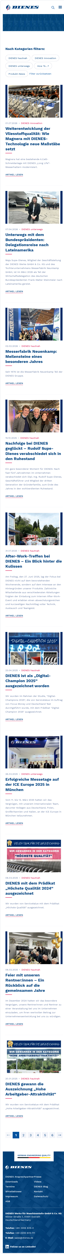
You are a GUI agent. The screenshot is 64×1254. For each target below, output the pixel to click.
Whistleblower (13, 1191)
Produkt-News (17, 74)
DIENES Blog (41, 1186)
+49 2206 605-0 (24, 1228)
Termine (10, 1186)
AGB (7, 1201)
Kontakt (38, 1191)
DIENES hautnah (18, 58)
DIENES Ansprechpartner (19, 1176)
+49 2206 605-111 (25, 1233)
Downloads (11, 1181)
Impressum (11, 1196)
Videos (37, 1181)
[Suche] (53, 7)
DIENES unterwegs (19, 66)
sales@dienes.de (23, 1237)
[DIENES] (22, 7)
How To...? (43, 66)
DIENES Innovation (45, 58)
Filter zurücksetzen (40, 73)
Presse (37, 1176)
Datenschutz (41, 1196)
